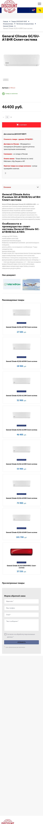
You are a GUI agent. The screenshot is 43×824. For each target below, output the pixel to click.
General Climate (8, 26)
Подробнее (21, 321)
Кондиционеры (8, 24)
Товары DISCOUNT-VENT (19, 21)
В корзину (21, 125)
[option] (21, 60)
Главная (5, 21)
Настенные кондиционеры (25, 24)
